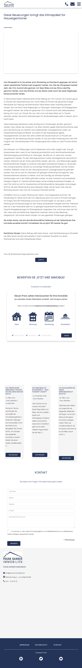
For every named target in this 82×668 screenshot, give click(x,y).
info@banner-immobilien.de (15, 573)
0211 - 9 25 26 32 (11, 581)
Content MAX (10, 403)
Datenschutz (41, 645)
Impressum (24, 645)
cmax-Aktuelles (11, 400)
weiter (66, 335)
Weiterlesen (13, 455)
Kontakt (58, 645)
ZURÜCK (41, 260)
